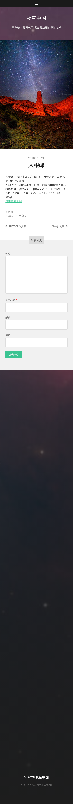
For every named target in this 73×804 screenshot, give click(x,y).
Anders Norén (42, 785)
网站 (7, 334)
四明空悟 (21, 215)
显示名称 (11, 299)
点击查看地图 (13, 201)
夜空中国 (36, 17)
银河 (10, 211)
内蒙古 (10, 215)
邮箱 (8, 317)
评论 (7, 253)
